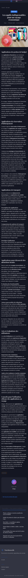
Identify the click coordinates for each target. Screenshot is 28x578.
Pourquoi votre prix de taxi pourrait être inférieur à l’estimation (12, 536)
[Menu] (16, 1)
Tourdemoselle (9, 550)
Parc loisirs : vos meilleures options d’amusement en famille (11, 522)
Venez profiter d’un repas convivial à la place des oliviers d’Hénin (13, 531)
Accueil (3, 7)
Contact (3, 569)
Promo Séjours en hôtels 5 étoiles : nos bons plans (13, 527)
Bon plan (8, 7)
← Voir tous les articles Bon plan (9, 497)
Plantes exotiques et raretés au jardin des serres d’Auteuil (13, 513)
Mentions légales (5, 567)
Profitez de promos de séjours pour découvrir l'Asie (14, 518)
